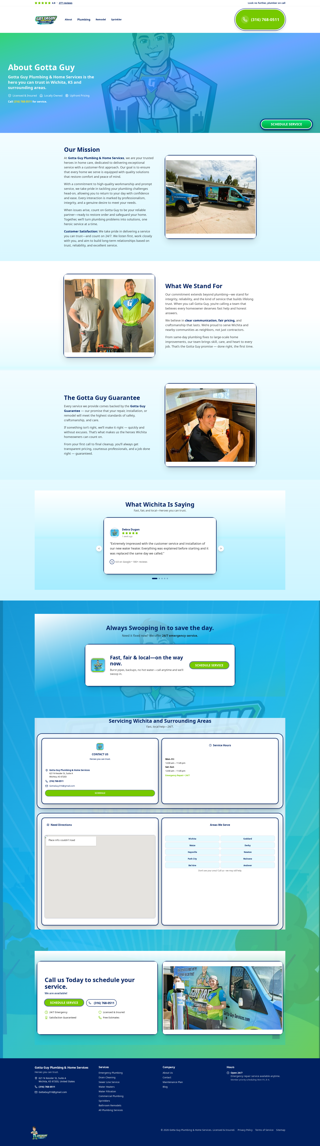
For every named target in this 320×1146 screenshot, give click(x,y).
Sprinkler (116, 19)
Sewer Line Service (109, 1082)
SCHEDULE (100, 793)
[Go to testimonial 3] (162, 578)
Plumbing (83, 19)
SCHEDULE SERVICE (286, 124)
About (68, 19)
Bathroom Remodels (110, 1105)
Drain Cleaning (107, 1077)
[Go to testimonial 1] (154, 578)
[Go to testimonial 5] (167, 578)
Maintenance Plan (173, 1082)
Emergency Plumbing (111, 1072)
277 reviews (65, 3)
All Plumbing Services (111, 1110)
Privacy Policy (245, 1129)
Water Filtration (107, 1091)
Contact (167, 1077)
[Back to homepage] (79, 1130)
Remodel (101, 19)
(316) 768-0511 (56, 781)
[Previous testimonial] (99, 548)
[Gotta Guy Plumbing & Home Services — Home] (47, 19)
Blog (165, 1086)
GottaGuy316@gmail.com (62, 785)
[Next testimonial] (221, 548)
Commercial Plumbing (111, 1096)
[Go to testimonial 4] (164, 578)
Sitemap (280, 1129)
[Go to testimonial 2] (159, 578)
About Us (168, 1072)
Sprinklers (104, 1100)
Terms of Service (264, 1129)
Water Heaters (107, 1086)
